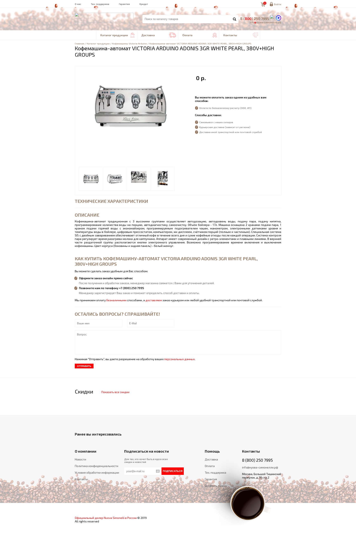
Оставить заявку (216, 485)
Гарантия (124, 3)
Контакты (240, 35)
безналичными (116, 300)
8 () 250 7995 (254, 18)
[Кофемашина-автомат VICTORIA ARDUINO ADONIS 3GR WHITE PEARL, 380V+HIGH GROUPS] (91, 179)
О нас (78, 3)
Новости (80, 459)
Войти (277, 4)
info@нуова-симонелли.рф (260, 467)
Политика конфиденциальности (96, 466)
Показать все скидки (115, 392)
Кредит (143, 3)
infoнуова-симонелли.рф (265, 22)
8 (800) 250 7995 (257, 460)
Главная (79, 43)
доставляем (153, 300)
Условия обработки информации (97, 472)
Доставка (158, 35)
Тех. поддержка (100, 3)
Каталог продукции (117, 35)
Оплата (199, 35)
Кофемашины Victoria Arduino (129, 43)
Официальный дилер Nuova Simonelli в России (106, 518)
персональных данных (179, 359)
